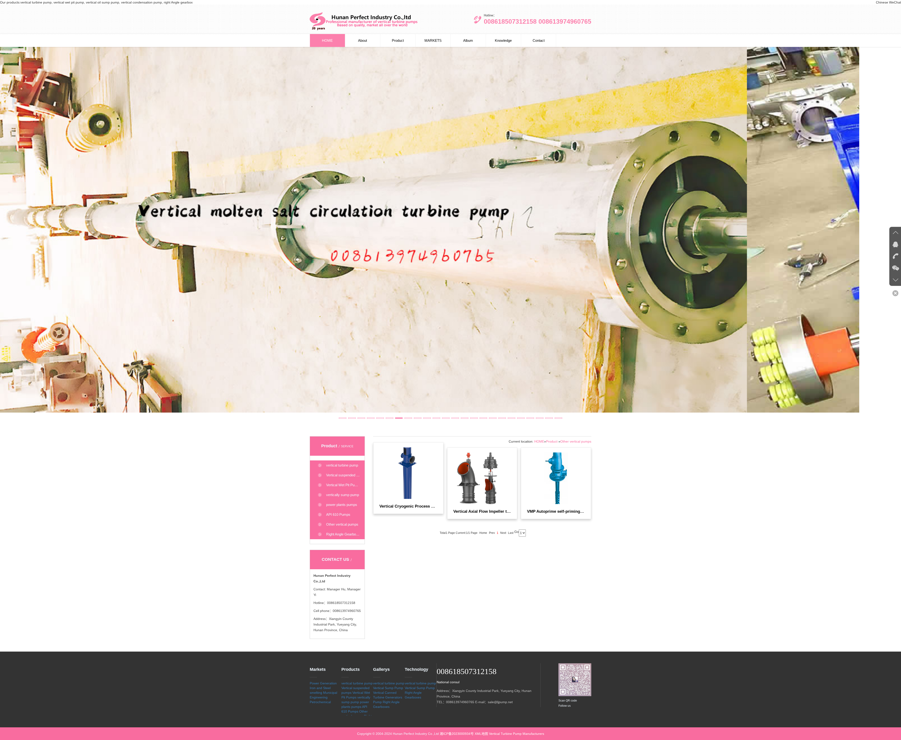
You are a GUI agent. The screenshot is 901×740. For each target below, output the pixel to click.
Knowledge (503, 40)
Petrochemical (320, 702)
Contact (539, 40)
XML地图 (481, 734)
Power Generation (323, 683)
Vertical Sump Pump (388, 688)
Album (468, 40)
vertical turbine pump (357, 683)
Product (398, 40)
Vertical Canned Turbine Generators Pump (387, 697)
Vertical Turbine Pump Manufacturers (516, 734)
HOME (327, 40)
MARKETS (433, 40)
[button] (342, 418)
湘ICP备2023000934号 (457, 734)
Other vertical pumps (575, 441)
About (362, 40)
